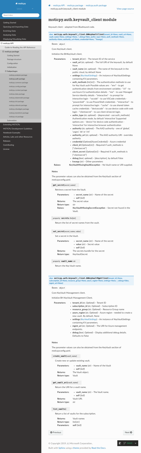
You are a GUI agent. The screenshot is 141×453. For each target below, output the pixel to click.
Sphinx (62, 448)
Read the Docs (98, 448)
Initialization (12, 67)
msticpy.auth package (17, 79)
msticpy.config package (17, 86)
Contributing (8, 145)
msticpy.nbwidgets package (19, 109)
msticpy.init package (16, 101)
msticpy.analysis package (18, 75)
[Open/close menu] (1, 43)
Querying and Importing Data (15, 27)
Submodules (12, 120)
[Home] (49, 5)
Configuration (12, 63)
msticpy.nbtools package (18, 105)
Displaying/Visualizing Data (14, 39)
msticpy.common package (18, 82)
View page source (125, 9)
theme (76, 448)
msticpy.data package (17, 94)
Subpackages (12, 71)
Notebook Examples (11, 133)
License (6, 149)
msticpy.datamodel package (19, 98)
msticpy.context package (18, 90)
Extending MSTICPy (11, 125)
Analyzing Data (9, 35)
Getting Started (9, 23)
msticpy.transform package (19, 113)
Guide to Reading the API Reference (20, 47)
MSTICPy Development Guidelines (17, 129)
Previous (56, 432)
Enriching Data (9, 31)
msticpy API (8, 43)
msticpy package (12, 52)
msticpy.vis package (16, 116)
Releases (6, 141)
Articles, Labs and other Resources (17, 137)
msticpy (22, 3)
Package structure (14, 59)
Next (127, 432)
